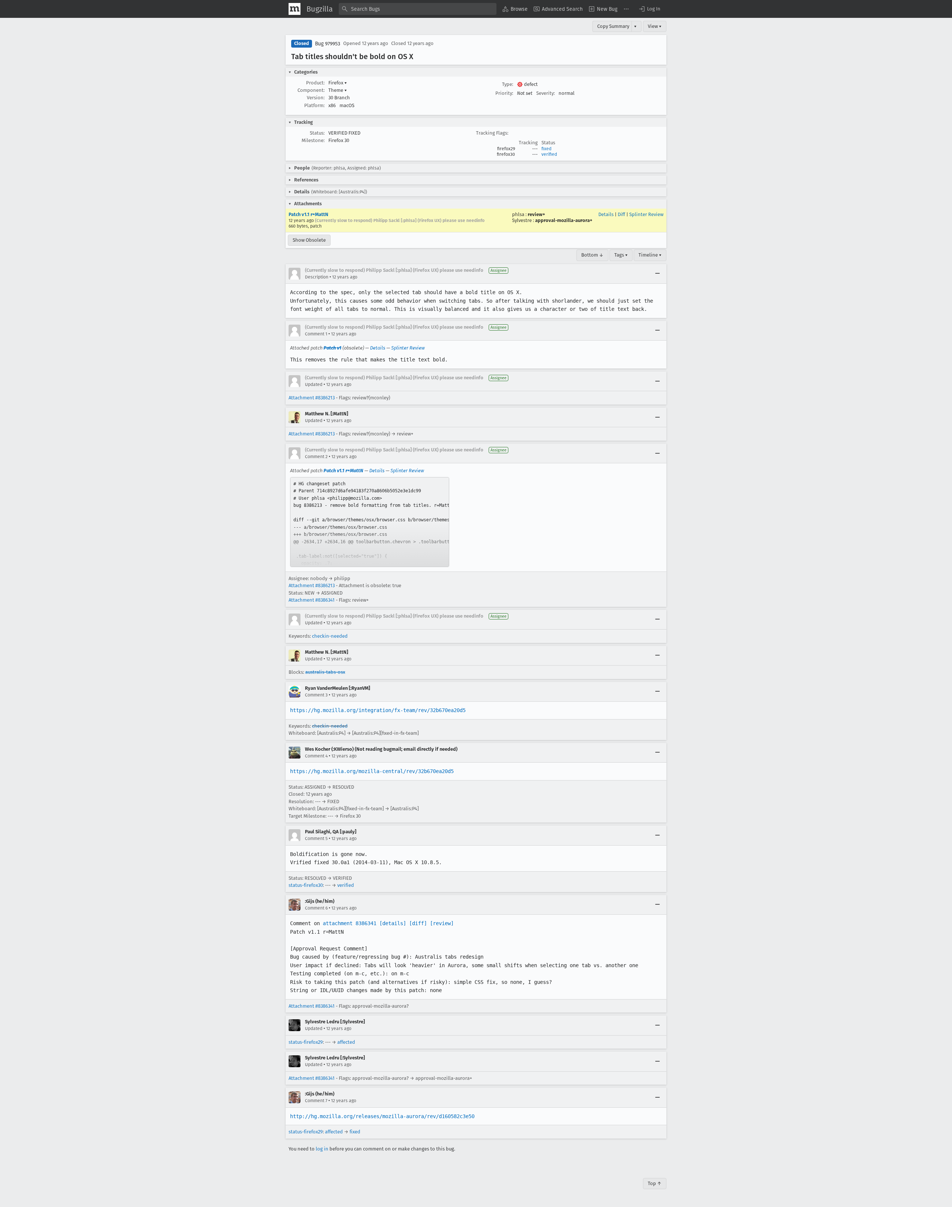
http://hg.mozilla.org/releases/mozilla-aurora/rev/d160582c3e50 (382, 1116)
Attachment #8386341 (312, 600)
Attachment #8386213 (312, 397)
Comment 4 (316, 756)
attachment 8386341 (349, 923)
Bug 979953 (327, 44)
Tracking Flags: (492, 133)
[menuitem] (515, 9)
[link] (369, 522)
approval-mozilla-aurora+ (563, 220)
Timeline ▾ (650, 255)
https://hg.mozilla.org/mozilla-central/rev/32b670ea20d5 (372, 771)
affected (346, 1042)
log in (322, 1149)
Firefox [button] (337, 83)
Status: (317, 133)
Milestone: (313, 140)
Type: (507, 84)
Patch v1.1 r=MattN (308, 214)
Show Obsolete (309, 240)
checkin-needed (330, 636)
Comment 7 (316, 1100)
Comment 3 (316, 695)
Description (316, 277)
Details (606, 214)
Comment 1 (316, 334)
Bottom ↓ (592, 255)
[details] (392, 923)
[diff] (418, 923)
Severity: (545, 93)
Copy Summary (613, 26)
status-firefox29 (306, 1042)
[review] (442, 923)
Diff (621, 214)
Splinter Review (646, 214)
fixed (546, 148)
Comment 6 (316, 908)
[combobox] (417, 9)
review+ (536, 214)
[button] (649, 9)
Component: (311, 90)
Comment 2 (316, 456)
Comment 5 (316, 838)
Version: (316, 97)
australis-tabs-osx (325, 672)
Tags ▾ (621, 255)
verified (549, 154)
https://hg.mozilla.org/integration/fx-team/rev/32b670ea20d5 (378, 710)
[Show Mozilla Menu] (294, 9)
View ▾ (655, 26)
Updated (313, 384)
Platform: (314, 105)
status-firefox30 (306, 885)
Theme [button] (337, 90)
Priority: (504, 93)
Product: (315, 83)
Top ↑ (655, 1183)
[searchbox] (417, 9)
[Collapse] (657, 274)
